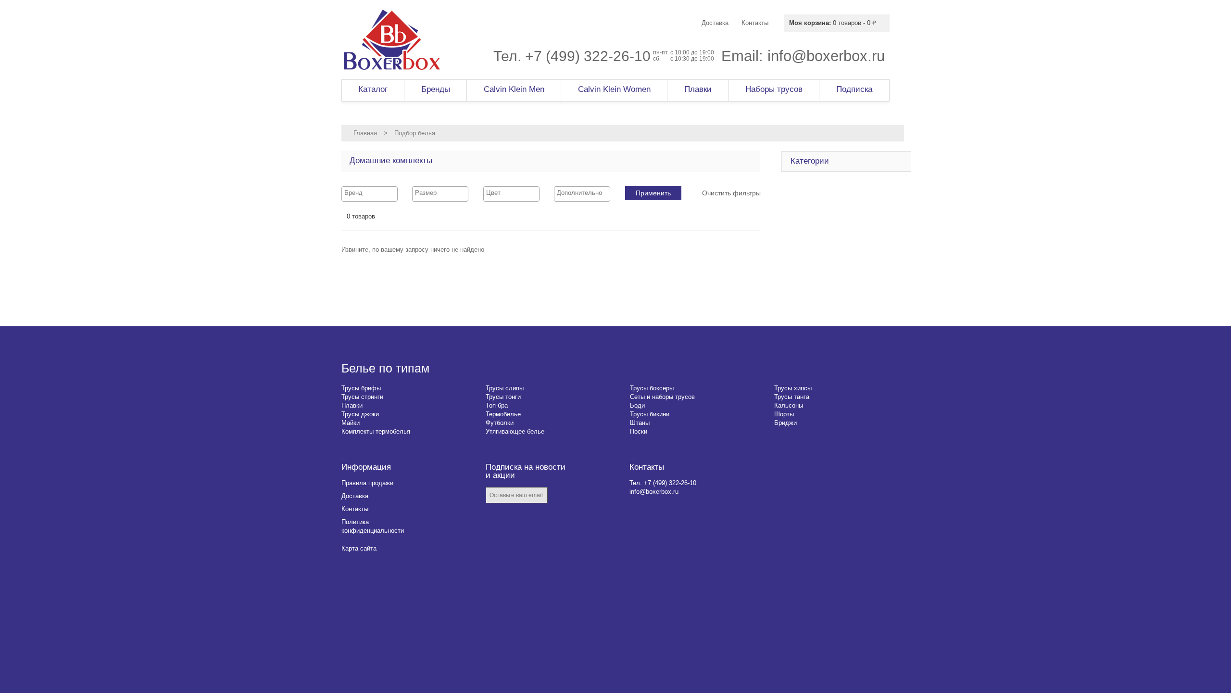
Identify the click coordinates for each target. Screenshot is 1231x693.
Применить (653, 193)
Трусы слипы (505, 388)
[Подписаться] (562, 496)
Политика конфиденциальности (372, 526)
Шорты (784, 414)
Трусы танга (791, 396)
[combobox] (369, 194)
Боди (637, 405)
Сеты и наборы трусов (662, 396)
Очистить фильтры (731, 193)
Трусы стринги (362, 396)
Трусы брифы (361, 388)
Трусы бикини (649, 414)
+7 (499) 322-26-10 (588, 56)
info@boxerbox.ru (826, 56)
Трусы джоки (360, 414)
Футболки (500, 422)
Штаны (640, 422)
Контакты (354, 509)
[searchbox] (369, 192)
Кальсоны (788, 405)
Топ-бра (497, 405)
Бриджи (785, 422)
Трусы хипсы (793, 388)
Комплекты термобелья (375, 431)
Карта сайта (359, 548)
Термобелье (503, 414)
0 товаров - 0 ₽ (832, 22)
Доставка (354, 496)
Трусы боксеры (652, 388)
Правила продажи (367, 483)
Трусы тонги (503, 396)
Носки (638, 431)
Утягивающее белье (515, 431)
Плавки (352, 405)
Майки (350, 422)
